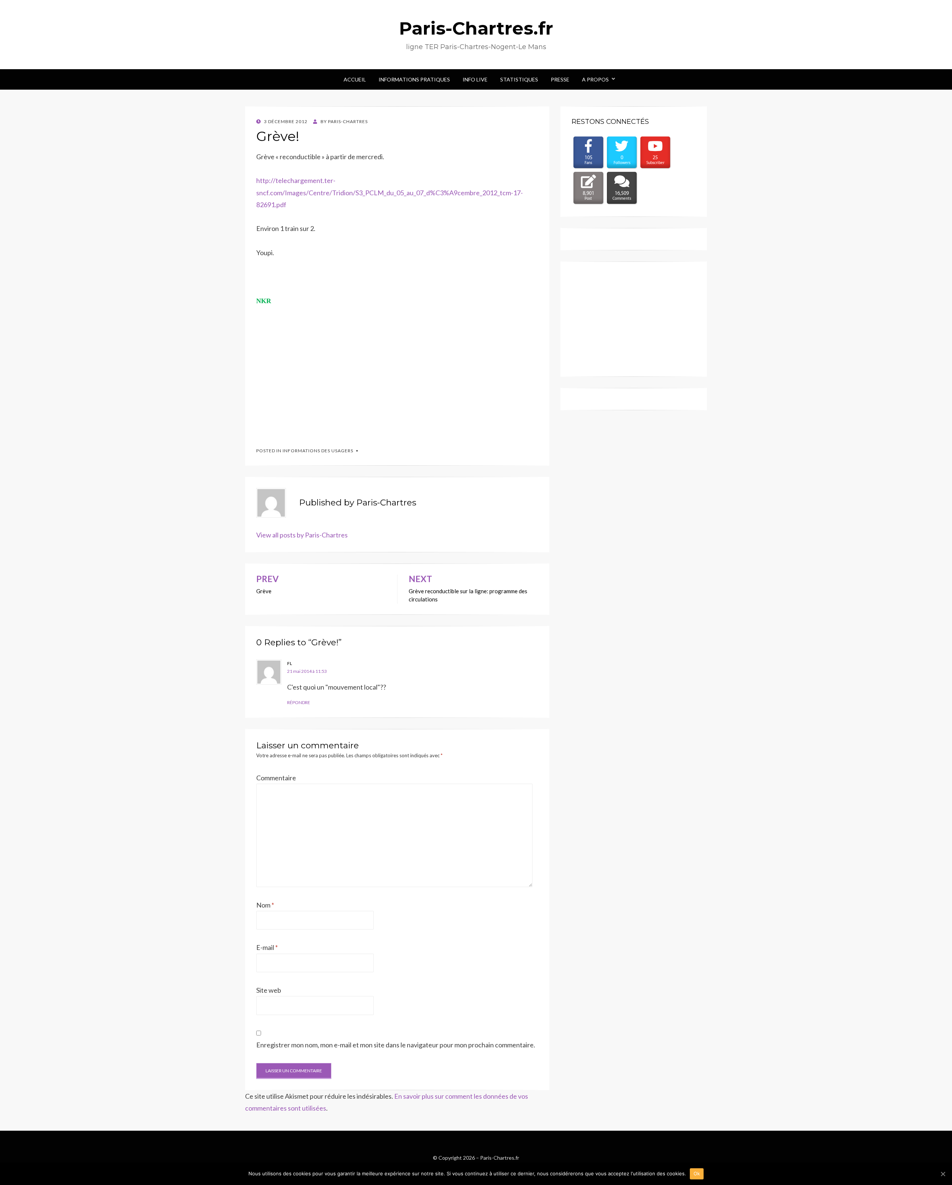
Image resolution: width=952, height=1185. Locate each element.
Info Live (475, 79)
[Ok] (942, 1174)
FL (289, 663)
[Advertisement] (312, 380)
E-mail (267, 947)
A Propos (595, 79)
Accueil (355, 79)
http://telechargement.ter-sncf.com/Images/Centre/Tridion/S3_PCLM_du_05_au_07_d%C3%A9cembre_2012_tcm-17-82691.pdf (389, 192)
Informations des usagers (318, 450)
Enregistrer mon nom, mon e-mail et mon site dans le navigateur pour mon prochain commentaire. (395, 1045)
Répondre (298, 702)
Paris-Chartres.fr (476, 28)
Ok (697, 1173)
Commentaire (276, 778)
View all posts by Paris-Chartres (302, 535)
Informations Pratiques (414, 79)
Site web (268, 990)
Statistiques (519, 79)
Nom (265, 905)
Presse (560, 79)
